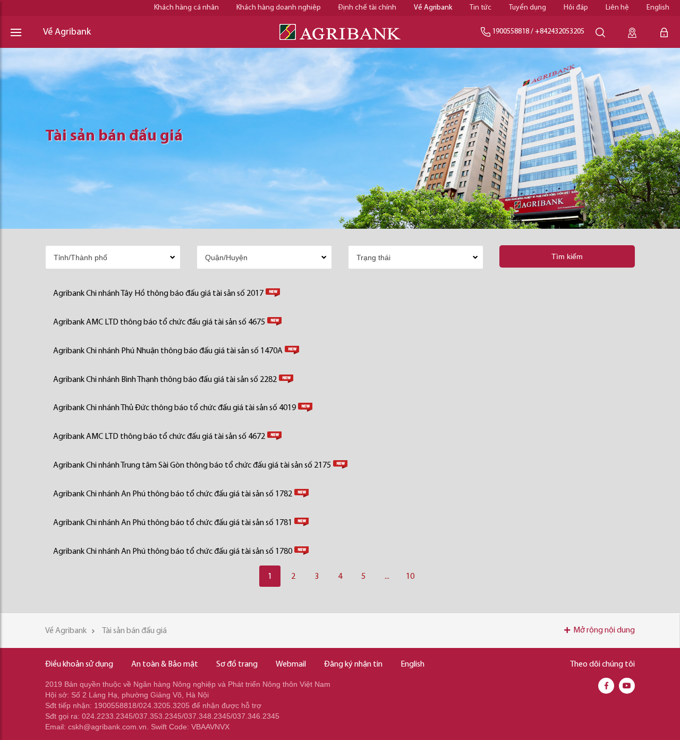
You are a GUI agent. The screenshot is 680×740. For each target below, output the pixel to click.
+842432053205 (559, 32)
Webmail (291, 664)
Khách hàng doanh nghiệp (278, 8)
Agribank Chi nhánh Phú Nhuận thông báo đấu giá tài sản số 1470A (168, 351)
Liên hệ (617, 8)
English (658, 8)
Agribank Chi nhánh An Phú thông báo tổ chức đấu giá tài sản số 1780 (172, 551)
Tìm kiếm (567, 256)
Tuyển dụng (527, 8)
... (387, 576)
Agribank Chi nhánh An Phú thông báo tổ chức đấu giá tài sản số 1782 (172, 494)
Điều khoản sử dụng (79, 664)
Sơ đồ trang (237, 664)
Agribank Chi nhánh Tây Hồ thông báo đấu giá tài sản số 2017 (158, 293)
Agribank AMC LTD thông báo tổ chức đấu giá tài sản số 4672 (159, 437)
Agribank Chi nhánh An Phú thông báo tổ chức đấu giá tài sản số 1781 (172, 523)
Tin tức (480, 8)
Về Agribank (433, 8)
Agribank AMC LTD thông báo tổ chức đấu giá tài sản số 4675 (159, 322)
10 (410, 576)
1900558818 (510, 32)
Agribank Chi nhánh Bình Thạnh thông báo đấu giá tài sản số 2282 (165, 380)
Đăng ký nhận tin (353, 664)
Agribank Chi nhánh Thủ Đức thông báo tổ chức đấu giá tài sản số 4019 (174, 408)
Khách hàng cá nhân (186, 8)
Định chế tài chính (367, 8)
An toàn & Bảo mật (164, 664)
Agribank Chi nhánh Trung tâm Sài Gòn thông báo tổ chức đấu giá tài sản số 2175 (192, 465)
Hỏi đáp (576, 8)
